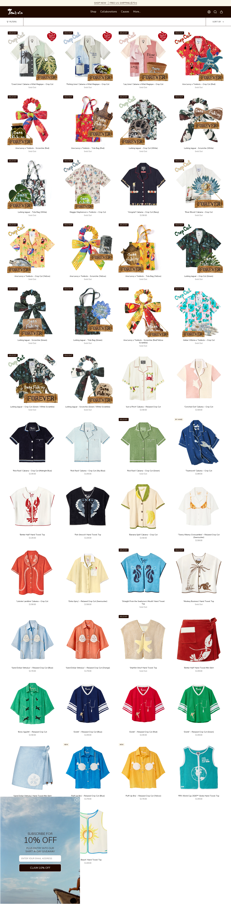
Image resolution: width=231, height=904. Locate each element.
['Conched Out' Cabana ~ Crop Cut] (198, 378)
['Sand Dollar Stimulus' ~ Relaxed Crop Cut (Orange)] (87, 639)
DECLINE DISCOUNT (40, 877)
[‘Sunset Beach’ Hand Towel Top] (87, 831)
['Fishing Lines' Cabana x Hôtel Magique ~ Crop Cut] (87, 56)
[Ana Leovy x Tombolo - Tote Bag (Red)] (87, 120)
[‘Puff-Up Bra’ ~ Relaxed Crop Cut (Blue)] (87, 767)
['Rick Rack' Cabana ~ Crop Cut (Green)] (143, 442)
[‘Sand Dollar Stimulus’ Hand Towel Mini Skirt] (32, 767)
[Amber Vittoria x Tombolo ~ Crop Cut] (198, 312)
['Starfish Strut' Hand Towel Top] (143, 639)
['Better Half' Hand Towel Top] (32, 506)
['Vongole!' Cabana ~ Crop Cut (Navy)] (143, 184)
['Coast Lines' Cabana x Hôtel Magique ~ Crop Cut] (32, 56)
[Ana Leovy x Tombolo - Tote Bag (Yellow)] (143, 248)
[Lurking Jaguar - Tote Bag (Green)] (87, 312)
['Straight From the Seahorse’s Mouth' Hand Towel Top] (143, 573)
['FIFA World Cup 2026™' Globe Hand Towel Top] (198, 767)
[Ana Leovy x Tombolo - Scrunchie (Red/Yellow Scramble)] (143, 312)
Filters (13, 21)
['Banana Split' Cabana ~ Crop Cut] (143, 506)
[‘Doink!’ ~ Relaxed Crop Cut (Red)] (143, 703)
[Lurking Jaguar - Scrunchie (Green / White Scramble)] (87, 378)
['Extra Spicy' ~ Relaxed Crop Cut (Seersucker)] (87, 573)
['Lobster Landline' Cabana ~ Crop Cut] (32, 573)
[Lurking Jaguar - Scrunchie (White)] (198, 120)
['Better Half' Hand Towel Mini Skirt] (198, 639)
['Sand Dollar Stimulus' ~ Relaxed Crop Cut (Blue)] (32, 639)
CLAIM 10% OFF (40, 868)
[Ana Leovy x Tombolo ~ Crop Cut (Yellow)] (32, 248)
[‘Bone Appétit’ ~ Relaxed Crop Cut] (32, 703)
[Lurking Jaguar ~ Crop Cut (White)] (143, 120)
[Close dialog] (76, 800)
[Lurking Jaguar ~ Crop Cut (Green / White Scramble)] (32, 378)
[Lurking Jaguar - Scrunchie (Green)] (32, 312)
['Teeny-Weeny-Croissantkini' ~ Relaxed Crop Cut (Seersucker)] (198, 506)
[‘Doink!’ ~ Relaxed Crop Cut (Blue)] (87, 703)
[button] (93, 12)
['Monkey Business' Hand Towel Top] (198, 573)
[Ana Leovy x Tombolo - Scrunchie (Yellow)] (87, 248)
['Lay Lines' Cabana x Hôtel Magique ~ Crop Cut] (143, 56)
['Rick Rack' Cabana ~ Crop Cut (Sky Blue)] (87, 442)
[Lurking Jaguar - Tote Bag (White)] (32, 184)
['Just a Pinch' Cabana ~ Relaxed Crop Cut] (143, 378)
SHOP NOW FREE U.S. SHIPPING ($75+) (115, 2)
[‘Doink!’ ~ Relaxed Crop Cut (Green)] (198, 703)
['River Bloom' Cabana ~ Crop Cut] (198, 184)
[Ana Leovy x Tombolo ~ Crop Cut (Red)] (198, 56)
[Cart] (221, 12)
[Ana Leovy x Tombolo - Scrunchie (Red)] (32, 120)
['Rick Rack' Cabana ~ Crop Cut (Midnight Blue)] (32, 442)
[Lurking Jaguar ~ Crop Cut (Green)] (198, 248)
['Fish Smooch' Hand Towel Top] (87, 506)
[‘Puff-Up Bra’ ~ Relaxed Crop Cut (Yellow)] (143, 767)
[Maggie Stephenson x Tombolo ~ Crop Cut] (87, 184)
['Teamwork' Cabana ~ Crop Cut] (198, 442)
